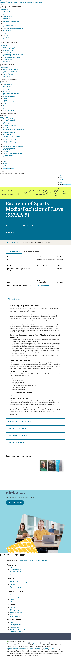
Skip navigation (5, 1)
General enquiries (15, 575)
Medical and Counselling (17, 611)
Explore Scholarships (15, 502)
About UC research (9, 47)
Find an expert (14, 598)
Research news (7, 59)
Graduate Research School (11, 57)
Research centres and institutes (13, 54)
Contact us (6, 61)
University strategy (9, 119)
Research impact (8, 50)
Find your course (15, 242)
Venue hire (6, 91)
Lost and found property (11, 107)
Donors (12, 573)
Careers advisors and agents (12, 39)
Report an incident (9, 110)
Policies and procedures (17, 631)
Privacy (31, 648)
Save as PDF (10, 232)
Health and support (9, 96)
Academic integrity (9, 132)
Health (12, 586)
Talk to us (6, 37)
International (7, 20)
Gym (11, 614)
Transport (6, 98)
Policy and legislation (10, 139)
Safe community (8, 109)
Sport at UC (6, 103)
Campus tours (7, 84)
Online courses (7, 16)
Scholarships (7, 30)
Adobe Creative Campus (10, 102)
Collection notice (48, 648)
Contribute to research (10, 56)
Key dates (6, 151)
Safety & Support (8, 168)
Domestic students (14, 251)
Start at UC (6, 35)
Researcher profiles (16, 627)
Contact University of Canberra (13, 153)
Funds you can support (10, 71)
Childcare (6, 95)
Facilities (5, 88)
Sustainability (7, 134)
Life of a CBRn (7, 52)
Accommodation (15, 616)
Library (5, 165)
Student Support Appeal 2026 (12, 69)
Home (7, 242)
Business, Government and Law (20, 583)
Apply (4, 34)
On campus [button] (3, 79)
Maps (4, 167)
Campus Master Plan (9, 90)
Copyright (18, 648)
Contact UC (11, 648)
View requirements (43, 285)
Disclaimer (25, 648)
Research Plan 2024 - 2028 (11, 49)
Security (5, 105)
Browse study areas (9, 15)
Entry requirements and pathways (14, 28)
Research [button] (3, 42)
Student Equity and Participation (13, 146)
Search (2, 173)
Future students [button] (5, 6)
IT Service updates (16, 612)
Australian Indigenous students (13, 32)
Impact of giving (8, 74)
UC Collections (8, 86)
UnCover (12, 594)
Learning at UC (7, 141)
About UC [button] (3, 113)
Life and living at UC (9, 25)
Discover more (4, 45)
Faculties (6, 122)
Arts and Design (15, 581)
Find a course (4, 9)
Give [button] (1, 64)
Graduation (6, 127)
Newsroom (13, 596)
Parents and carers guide (11, 21)
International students (31, 251)
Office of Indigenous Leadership (13, 129)
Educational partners (9, 125)
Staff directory (15, 626)
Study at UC (7, 13)
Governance (7, 138)
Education (13, 584)
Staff (4, 161)
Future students (15, 568)
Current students (34, 560)
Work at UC (6, 150)
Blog (11, 601)
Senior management (9, 120)
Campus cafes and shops (11, 93)
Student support (8, 27)
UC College (6, 18)
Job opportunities (15, 624)
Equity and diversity (9, 148)
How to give (7, 73)
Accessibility (38, 648)
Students (6, 160)
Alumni (5, 163)
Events (12, 599)
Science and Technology (18, 588)
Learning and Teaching (10, 143)
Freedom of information (17, 629)
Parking (5, 100)
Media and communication (11, 136)
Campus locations (8, 124)
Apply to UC (45, 560)
